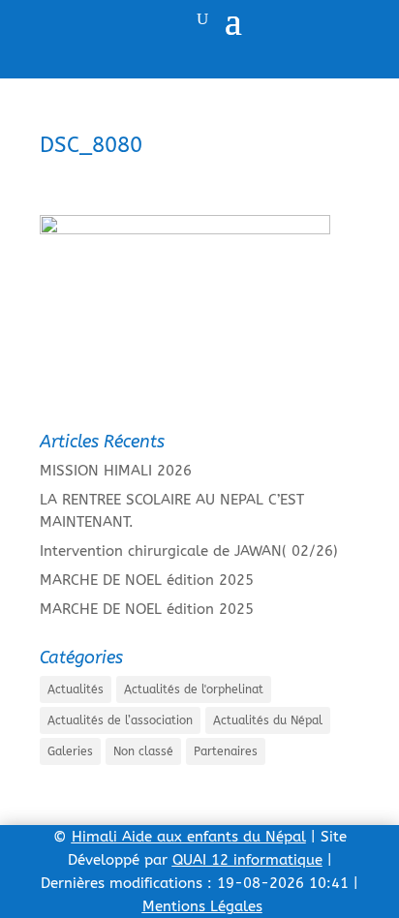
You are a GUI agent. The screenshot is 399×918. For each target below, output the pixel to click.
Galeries (70, 751)
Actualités (75, 689)
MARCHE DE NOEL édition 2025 (147, 580)
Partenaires (226, 751)
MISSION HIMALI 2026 (116, 470)
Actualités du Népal (267, 720)
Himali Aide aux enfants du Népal (189, 836)
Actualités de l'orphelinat (193, 689)
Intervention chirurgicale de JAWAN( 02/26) (189, 551)
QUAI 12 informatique (247, 860)
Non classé (143, 751)
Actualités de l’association (120, 720)
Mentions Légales (202, 906)
